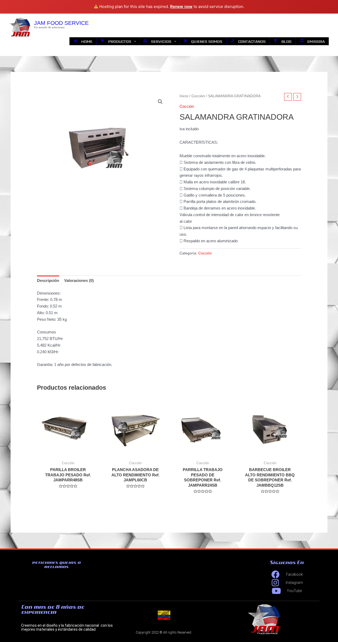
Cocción (198, 96)
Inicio (184, 96)
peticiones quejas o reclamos (56, 564)
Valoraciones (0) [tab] (79, 280)
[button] (160, 101)
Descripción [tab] (48, 280)
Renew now (181, 6)
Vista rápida (68, 453)
